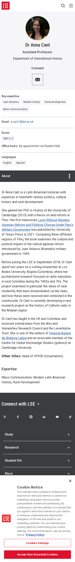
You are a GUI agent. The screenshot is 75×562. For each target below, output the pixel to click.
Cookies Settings (37, 543)
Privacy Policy (35, 534)
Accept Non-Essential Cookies (37, 554)
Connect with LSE (18, 404)
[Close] (70, 480)
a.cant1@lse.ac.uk (22, 121)
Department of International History (37, 58)
